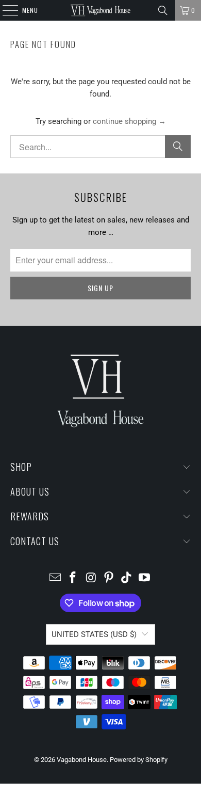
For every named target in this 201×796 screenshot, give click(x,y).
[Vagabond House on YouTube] (145, 578)
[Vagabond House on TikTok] (127, 578)
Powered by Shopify (138, 759)
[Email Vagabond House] (55, 578)
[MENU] (5, 10)
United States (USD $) (94, 634)
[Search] (163, 10)
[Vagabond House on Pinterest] (109, 578)
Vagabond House (82, 759)
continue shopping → (129, 121)
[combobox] (100, 146)
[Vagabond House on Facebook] (73, 578)
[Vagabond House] (101, 10)
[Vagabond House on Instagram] (91, 578)
